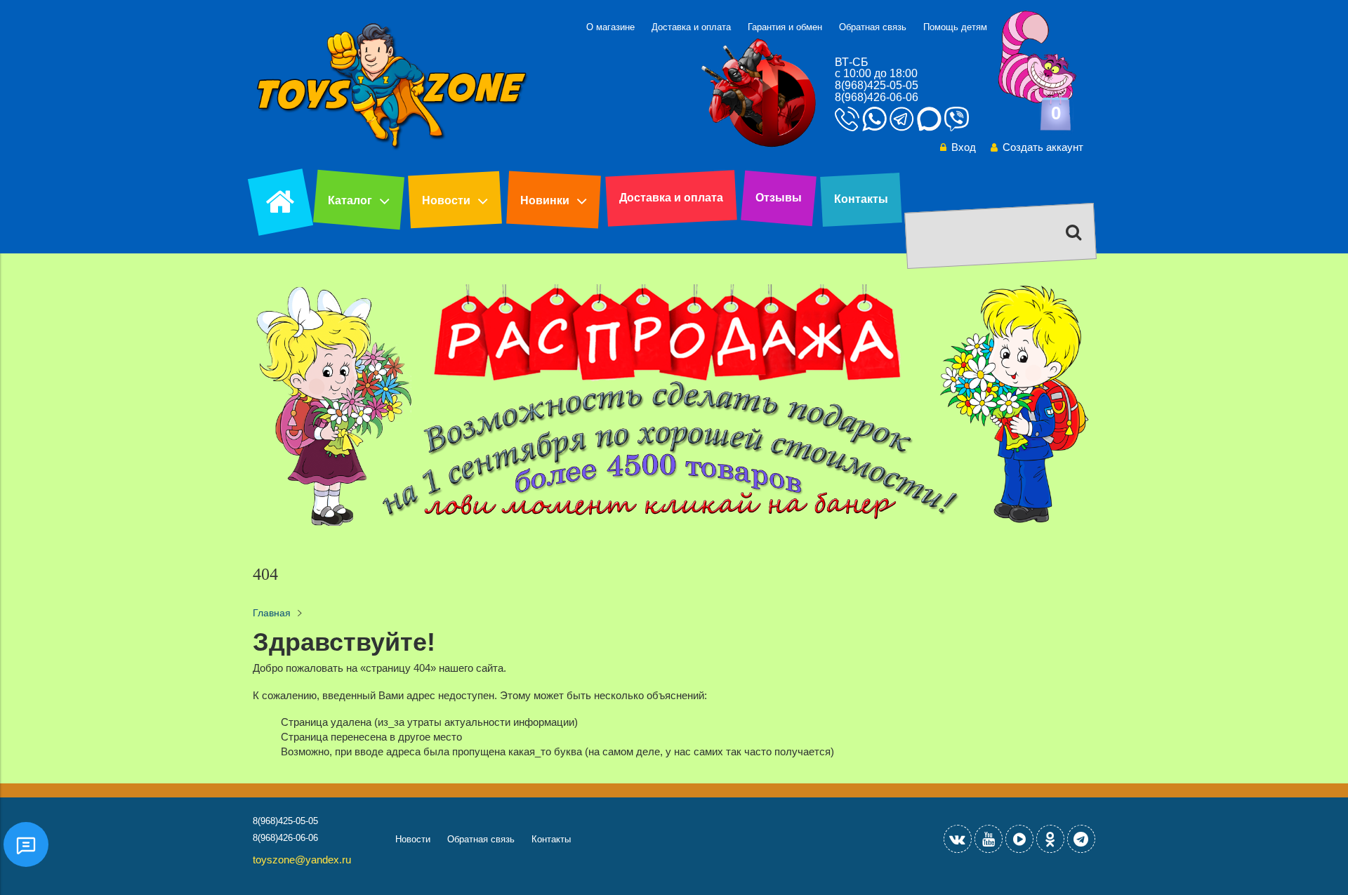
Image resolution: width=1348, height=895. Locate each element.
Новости (446, 200)
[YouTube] (988, 839)
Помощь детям (955, 27)
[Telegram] (1081, 839)
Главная (272, 613)
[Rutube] (1019, 839)
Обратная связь (872, 27)
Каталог (350, 200)
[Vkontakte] (958, 839)
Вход (963, 147)
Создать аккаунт (1043, 147)
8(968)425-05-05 (876, 85)
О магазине (610, 27)
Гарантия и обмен (785, 27)
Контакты (861, 199)
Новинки (544, 200)
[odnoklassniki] (1050, 839)
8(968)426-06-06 (876, 97)
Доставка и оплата (691, 27)
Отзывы (778, 198)
